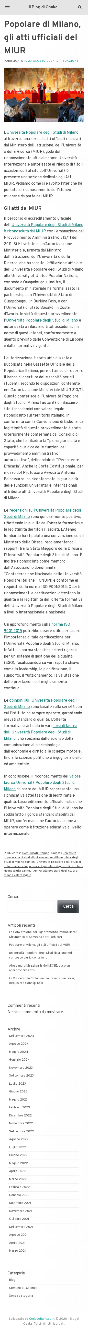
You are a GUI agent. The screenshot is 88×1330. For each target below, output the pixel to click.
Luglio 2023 (17, 1084)
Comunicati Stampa (35, 853)
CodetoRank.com (41, 1319)
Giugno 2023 (18, 1092)
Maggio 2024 (18, 1052)
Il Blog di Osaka (43, 7)
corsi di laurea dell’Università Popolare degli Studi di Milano (40, 732)
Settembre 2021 (21, 1227)
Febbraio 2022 (19, 1187)
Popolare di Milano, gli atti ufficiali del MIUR (39, 945)
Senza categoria (21, 1296)
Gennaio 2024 (19, 1060)
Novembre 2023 (21, 1068)
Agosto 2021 (18, 1235)
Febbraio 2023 (19, 1108)
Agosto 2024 (19, 1044)
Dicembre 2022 (20, 1116)
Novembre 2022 (21, 1124)
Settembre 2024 (21, 1036)
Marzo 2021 (17, 1251)
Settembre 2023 (21, 1076)
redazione (70, 61)
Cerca (13, 897)
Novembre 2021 (20, 1211)
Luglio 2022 (17, 1148)
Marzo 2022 (18, 1179)
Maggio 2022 (18, 1163)
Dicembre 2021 (20, 1203)
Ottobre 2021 (19, 1219)
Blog (12, 1280)
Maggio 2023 (18, 1100)
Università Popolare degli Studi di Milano (42, 132)
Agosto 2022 (19, 1139)
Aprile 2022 (17, 1171)
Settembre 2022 (21, 1132)
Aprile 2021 (17, 1243)
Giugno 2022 (18, 1155)
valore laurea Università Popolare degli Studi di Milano (42, 783)
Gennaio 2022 (19, 1195)
